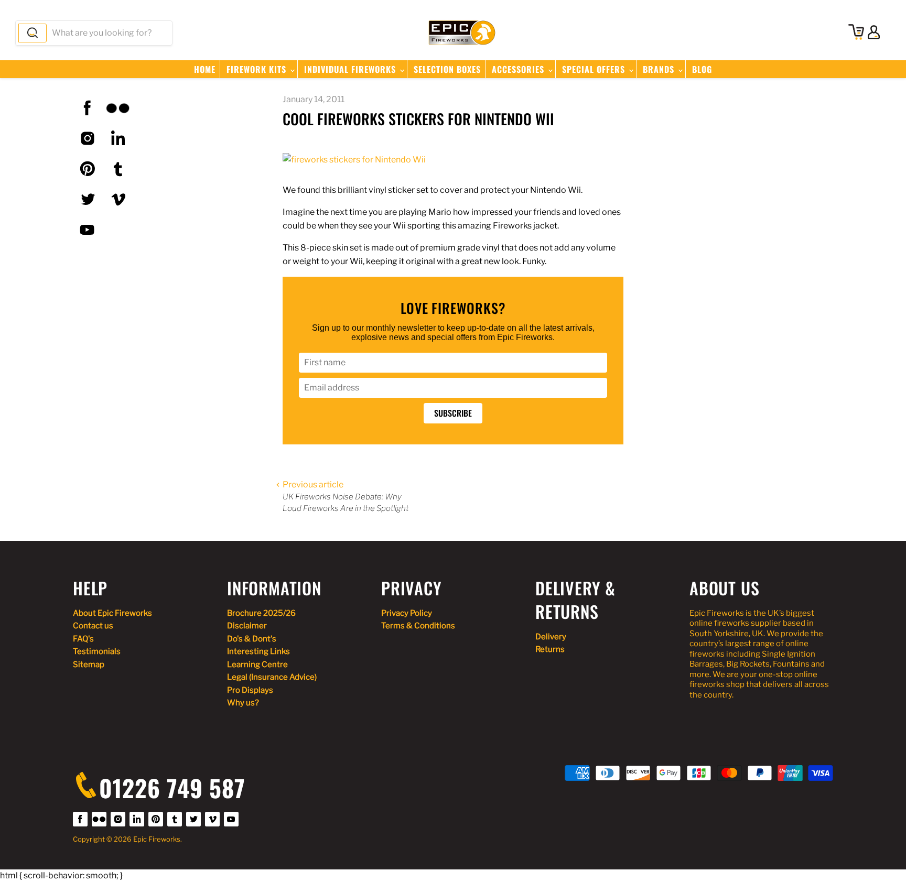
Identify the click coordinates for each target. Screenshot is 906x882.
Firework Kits (257, 69)
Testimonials (97, 651)
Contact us (93, 625)
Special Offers (595, 69)
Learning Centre (257, 664)
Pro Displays (250, 690)
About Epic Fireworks (112, 613)
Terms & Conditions (418, 625)
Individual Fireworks (351, 69)
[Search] (32, 33)
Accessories (519, 69)
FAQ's (83, 639)
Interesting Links (258, 651)
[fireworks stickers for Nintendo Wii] (354, 160)
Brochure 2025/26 (261, 613)
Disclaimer (247, 625)
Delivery (550, 636)
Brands (660, 69)
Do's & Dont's (251, 639)
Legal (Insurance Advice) (272, 677)
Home (204, 69)
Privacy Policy (406, 613)
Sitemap (88, 664)
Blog (702, 69)
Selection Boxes (447, 69)
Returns (550, 649)
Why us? (243, 702)
